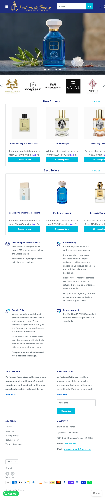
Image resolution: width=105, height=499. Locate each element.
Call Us (12, 493)
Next (104, 85)
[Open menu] (6, 6)
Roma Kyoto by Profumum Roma (24, 143)
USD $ (9, 461)
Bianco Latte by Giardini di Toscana (24, 212)
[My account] (99, 6)
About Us (9, 431)
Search (8, 426)
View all (96, 101)
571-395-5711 (71, 443)
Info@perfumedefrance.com (77, 449)
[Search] (89, 6)
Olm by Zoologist (62, 143)
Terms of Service (13, 444)
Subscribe (66, 411)
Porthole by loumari (62, 213)
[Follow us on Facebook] (7, 473)
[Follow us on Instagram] (12, 473)
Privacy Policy (12, 435)
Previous (1, 85)
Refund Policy (12, 439)
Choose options (24, 159)
